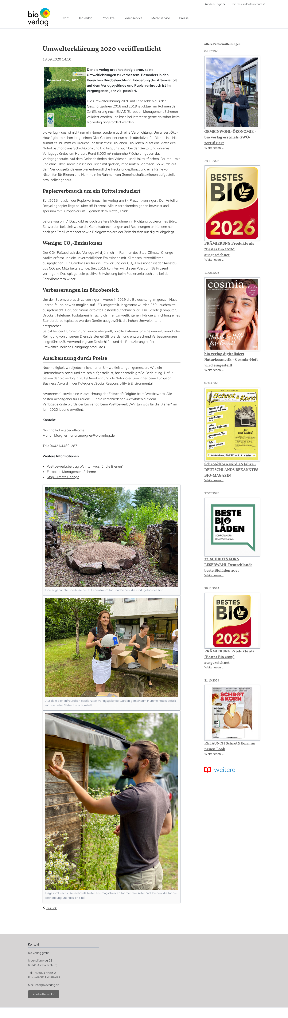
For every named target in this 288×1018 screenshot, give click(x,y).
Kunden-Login (213, 4)
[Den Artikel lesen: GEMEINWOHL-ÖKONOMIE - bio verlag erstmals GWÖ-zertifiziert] (232, 92)
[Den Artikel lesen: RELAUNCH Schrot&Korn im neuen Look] (232, 713)
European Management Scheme (71, 471)
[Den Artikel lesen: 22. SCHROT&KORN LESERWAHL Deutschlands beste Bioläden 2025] (232, 527)
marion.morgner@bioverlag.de (91, 435)
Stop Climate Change (63, 477)
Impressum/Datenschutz (247, 4)
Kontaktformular (44, 994)
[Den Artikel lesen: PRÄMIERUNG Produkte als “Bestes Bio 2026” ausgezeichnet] (232, 203)
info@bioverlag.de (47, 985)
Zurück (51, 908)
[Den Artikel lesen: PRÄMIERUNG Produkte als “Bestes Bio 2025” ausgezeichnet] (232, 621)
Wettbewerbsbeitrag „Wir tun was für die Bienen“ (85, 466)
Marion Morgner (55, 435)
